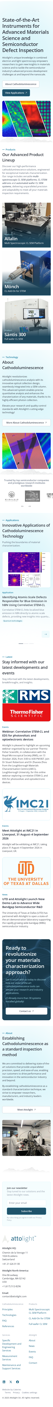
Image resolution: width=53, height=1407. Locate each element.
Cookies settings (29, 1392)
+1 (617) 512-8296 (11, 1286)
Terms (8, 1392)
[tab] (21, 643)
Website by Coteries (11, 1389)
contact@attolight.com (14, 1296)
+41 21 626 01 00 (11, 1263)
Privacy (16, 1392)
